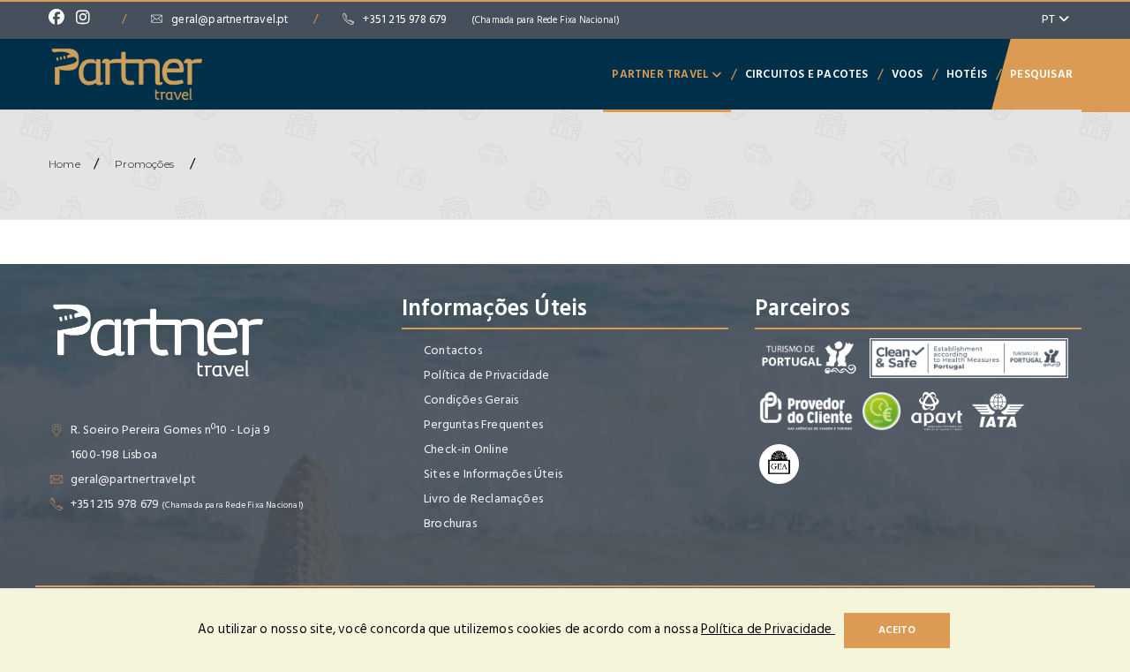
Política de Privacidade (487, 375)
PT (1050, 19)
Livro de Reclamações (483, 498)
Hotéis (966, 74)
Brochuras (450, 523)
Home (64, 163)
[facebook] (61, 19)
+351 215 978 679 (491, 19)
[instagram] (87, 19)
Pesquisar (1041, 74)
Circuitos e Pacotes (807, 74)
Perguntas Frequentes (483, 424)
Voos (907, 74)
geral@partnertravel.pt (229, 19)
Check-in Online (466, 449)
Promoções (144, 163)
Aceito (896, 630)
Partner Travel (662, 74)
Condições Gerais (471, 399)
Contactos (453, 350)
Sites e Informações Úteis (493, 474)
